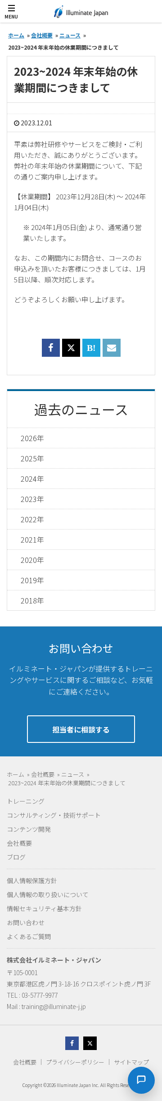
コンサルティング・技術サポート (54, 815)
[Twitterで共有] (71, 348)
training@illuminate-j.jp (54, 1006)
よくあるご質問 (29, 936)
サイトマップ (131, 1062)
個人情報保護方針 (32, 880)
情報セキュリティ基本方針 (44, 908)
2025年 (32, 458)
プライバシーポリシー (75, 1062)
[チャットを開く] (141, 1080)
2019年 (32, 580)
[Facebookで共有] (51, 352)
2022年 (32, 519)
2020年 (32, 559)
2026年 (32, 438)
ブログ (16, 856)
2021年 (32, 539)
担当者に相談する (81, 729)
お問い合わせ (26, 922)
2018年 (32, 600)
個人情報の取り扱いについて (48, 894)
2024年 (32, 478)
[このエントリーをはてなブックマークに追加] (91, 352)
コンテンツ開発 (29, 829)
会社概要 (19, 843)
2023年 (32, 498)
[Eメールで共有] (112, 352)
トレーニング (26, 801)
